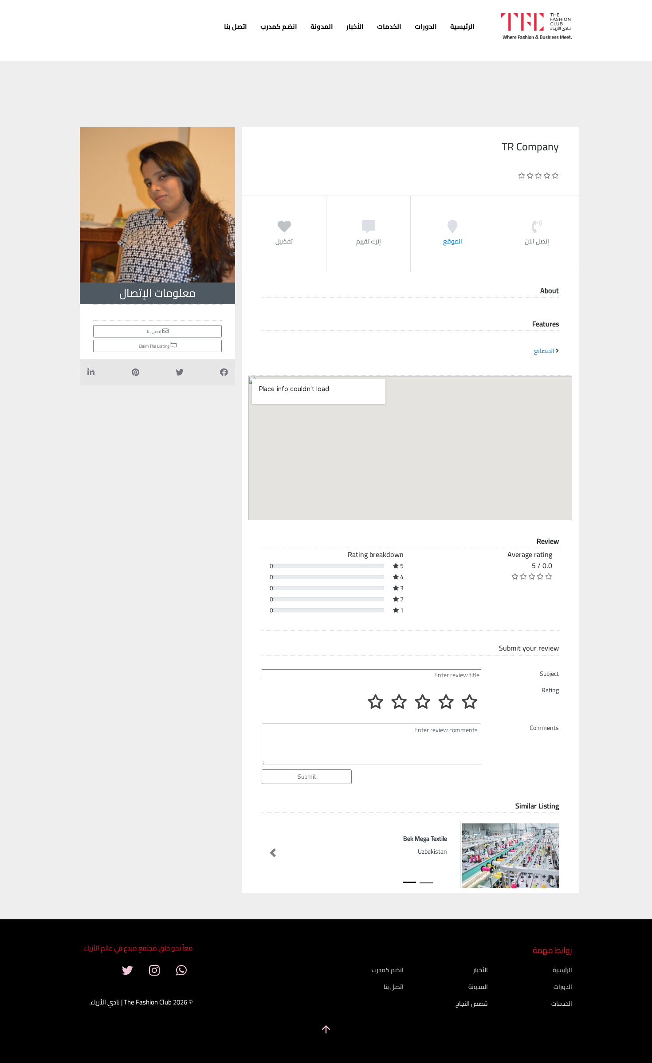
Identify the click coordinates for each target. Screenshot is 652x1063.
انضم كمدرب (278, 26)
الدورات (426, 26)
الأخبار (355, 26)
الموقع (452, 241)
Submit (307, 776)
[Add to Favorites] (284, 230)
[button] (272, 853)
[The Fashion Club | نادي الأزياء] (536, 28)
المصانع (544, 351)
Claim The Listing (154, 346)
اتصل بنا (235, 26)
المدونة (321, 26)
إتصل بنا (154, 331)
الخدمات (389, 26)
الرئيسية (462, 26)
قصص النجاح (472, 1003)
